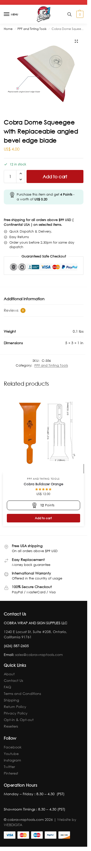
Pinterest (11, 773)
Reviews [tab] (14, 310)
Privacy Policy (16, 713)
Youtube (11, 753)
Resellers (11, 726)
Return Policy (15, 706)
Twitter (9, 766)
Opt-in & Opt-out (19, 719)
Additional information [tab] (24, 298)
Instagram (12, 760)
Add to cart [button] (43, 518)
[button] (79, 14)
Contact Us (13, 680)
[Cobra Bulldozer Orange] (43, 433)
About (9, 673)
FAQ (7, 687)
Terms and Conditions (22, 693)
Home (8, 29)
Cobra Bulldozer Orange (43, 484)
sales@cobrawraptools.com (39, 654)
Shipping (11, 700)
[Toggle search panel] (69, 14)
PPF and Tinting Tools (32, 29)
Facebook (12, 747)
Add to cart (55, 176)
